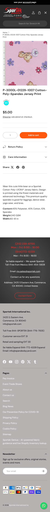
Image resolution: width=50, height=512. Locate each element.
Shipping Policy (10, 417)
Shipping (7, 117)
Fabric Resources (14, 100)
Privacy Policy (10, 423)
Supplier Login (12, 90)
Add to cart (33, 135)
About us (7, 389)
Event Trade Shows (12, 384)
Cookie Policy (9, 428)
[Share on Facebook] (18, 167)
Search (6, 400)
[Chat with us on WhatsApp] (43, 505)
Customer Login (13, 80)
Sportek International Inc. (19, 505)
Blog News (8, 406)
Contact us (8, 395)
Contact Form (25, 295)
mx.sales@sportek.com (28, 271)
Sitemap (7, 434)
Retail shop (11, 69)
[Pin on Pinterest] (23, 167)
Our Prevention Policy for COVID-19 (21, 411)
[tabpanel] (25, 205)
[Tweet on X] (12, 167)
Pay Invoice (11, 59)
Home (8, 18)
